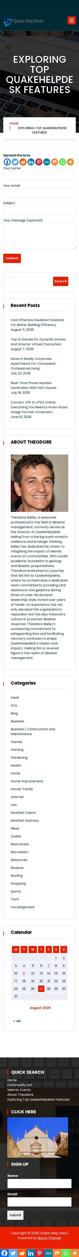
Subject (9, 203)
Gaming (17, 749)
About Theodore (20, 1094)
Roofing (17, 875)
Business (17, 721)
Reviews (17, 867)
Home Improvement (27, 781)
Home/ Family (22, 789)
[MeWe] (46, 162)
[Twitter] (15, 162)
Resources (19, 860)
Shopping (18, 883)
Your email (11, 185)
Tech (15, 899)
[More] (70, 162)
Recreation (19, 852)
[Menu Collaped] (72, 20)
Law (14, 804)
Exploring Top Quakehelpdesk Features (42, 130)
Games (16, 742)
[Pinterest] (38, 162)
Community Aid (19, 1085)
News (15, 828)
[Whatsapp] (62, 162)
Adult (15, 697)
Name (13, 1176)
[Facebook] (7, 162)
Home (14, 123)
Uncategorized (22, 907)
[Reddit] (23, 162)
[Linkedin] (30, 162)
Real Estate (20, 844)
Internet (17, 797)
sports (16, 891)
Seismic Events (19, 1089)
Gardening (19, 757)
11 (24, 973)
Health (16, 765)
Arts (14, 705)
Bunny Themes (49, 1238)
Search (60, 281)
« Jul (16, 1021)
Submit (15, 1215)
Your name (11, 168)
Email (13, 1194)
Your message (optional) (23, 220)
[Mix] (54, 162)
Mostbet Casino (23, 812)
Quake (16, 836)
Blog (14, 713)
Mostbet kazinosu (25, 820)
